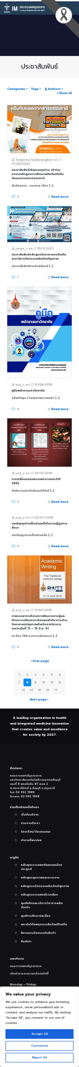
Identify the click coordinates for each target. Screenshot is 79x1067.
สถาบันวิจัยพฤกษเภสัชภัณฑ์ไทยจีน (44, 924)
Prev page (41, 661)
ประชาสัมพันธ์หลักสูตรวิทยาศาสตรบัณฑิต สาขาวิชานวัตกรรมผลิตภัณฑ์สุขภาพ (39, 256)
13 (23, 690)
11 (51, 682)
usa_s (20, 384)
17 (55, 690)
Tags (35, 89)
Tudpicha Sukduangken (33, 160)
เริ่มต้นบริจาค (30, 814)
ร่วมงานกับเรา (30, 823)
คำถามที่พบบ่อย (31, 840)
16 (47, 690)
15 (39, 690)
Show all (65, 93)
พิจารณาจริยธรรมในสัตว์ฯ (38, 933)
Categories (16, 89)
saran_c (21, 248)
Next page (38, 699)
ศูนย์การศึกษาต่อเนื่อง (35, 916)
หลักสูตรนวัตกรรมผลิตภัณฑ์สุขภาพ (45, 886)
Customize (39, 1045)
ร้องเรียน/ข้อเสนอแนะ (36, 832)
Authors (54, 89)
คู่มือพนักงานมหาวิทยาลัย (28, 390)
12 (59, 682)
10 (43, 682)
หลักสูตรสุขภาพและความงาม (40, 877)
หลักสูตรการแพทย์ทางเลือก (39, 894)
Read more (59, 197)
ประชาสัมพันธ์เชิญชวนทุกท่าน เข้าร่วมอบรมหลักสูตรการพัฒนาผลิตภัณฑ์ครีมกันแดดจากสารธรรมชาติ (38, 174)
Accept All (39, 1034)
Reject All (39, 1057)
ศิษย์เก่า (26, 941)
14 (31, 690)
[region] (39, 1027)
